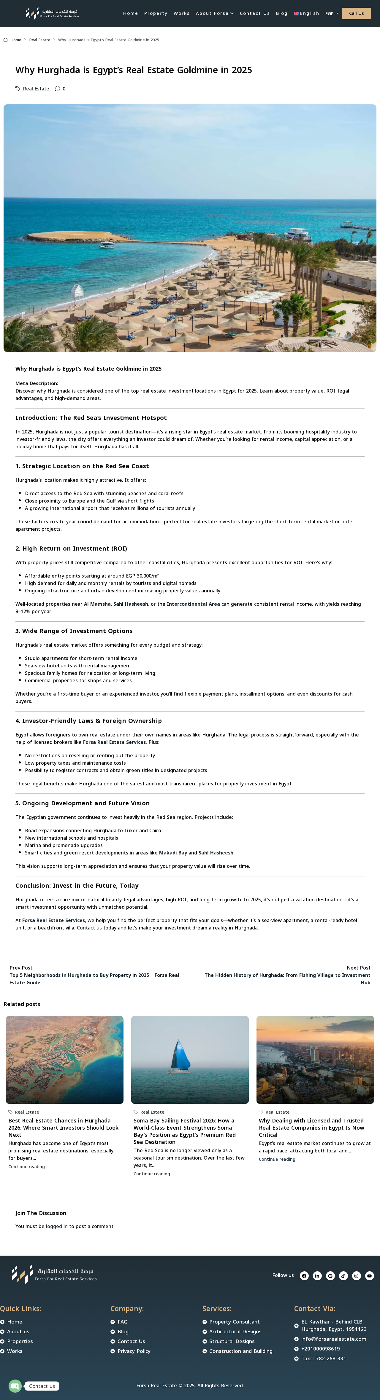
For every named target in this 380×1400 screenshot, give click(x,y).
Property (156, 13)
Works (182, 13)
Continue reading (26, 1167)
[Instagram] (356, 1275)
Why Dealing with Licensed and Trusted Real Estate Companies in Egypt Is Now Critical (311, 1128)
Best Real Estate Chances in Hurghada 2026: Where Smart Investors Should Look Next (63, 1128)
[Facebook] (304, 1275)
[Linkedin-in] (317, 1275)
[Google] (330, 1275)
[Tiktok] (343, 1275)
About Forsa (212, 13)
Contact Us (255, 13)
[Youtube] (369, 1275)
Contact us (89, 927)
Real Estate (39, 40)
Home (130, 13)
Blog (282, 13)
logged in (57, 1226)
